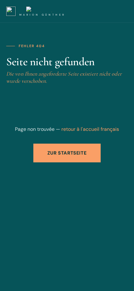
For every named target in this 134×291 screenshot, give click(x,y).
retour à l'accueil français (90, 129)
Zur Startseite (67, 153)
